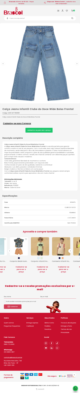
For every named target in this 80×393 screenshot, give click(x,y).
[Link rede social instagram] (46, 343)
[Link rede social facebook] (51, 343)
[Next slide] (70, 251)
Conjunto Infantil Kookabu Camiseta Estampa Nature (40, 261)
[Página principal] (13, 11)
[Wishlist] (67, 11)
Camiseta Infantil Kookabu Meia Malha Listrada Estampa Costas (61, 261)
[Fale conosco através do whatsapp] (75, 388)
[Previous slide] (10, 251)
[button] (74, 375)
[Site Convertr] (40, 389)
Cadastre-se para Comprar (17, 123)
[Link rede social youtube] (46, 348)
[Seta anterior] (3, 64)
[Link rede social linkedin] (51, 348)
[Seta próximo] (77, 64)
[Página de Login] (63, 11)
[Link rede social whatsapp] (57, 348)
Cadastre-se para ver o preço (39, 130)
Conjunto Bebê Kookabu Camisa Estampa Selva (19, 261)
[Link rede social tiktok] (57, 343)
